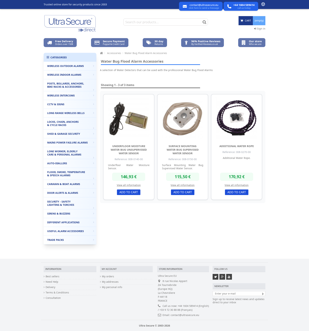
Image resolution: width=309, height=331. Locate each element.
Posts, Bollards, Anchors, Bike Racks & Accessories (65, 85)
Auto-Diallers (57, 163)
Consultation (53, 298)
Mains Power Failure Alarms (67, 142)
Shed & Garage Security (63, 133)
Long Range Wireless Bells (66, 113)
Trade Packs (55, 240)
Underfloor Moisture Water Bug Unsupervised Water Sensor (129, 149)
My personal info (112, 287)
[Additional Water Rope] (236, 118)
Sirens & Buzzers (58, 213)
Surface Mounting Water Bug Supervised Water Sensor (183, 149)
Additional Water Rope (236, 146)
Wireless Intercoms (61, 95)
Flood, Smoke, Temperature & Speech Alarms (66, 173)
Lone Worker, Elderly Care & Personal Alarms (64, 153)
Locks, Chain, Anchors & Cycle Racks (63, 123)
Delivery (50, 287)
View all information (129, 185)
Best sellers (52, 276)
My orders (108, 276)
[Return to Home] (101, 53)
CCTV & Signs (55, 104)
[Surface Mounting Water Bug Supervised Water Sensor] (182, 118)
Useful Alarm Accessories (65, 231)
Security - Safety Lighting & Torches (60, 203)
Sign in (260, 28)
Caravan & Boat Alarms (63, 184)
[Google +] (222, 277)
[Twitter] (215, 277)
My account (109, 269)
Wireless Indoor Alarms (64, 74)
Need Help (52, 281)
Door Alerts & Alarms (62, 192)
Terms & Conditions (57, 292)
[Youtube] (229, 277)
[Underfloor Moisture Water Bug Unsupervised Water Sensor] (128, 118)
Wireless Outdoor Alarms (65, 66)
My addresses (110, 281)
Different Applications (63, 222)
